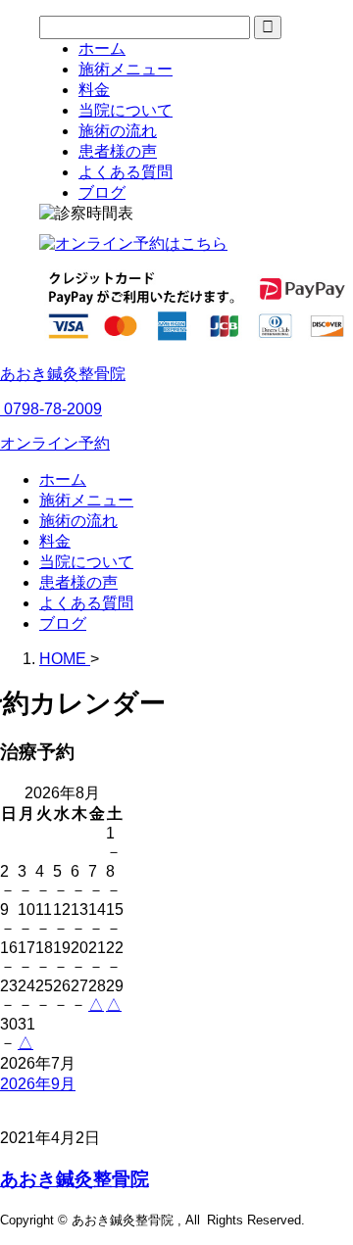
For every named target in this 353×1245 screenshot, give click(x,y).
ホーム (62, 479)
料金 (55, 541)
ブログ (62, 623)
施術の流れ (78, 520)
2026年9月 (38, 1084)
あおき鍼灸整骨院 (63, 373)
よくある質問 (86, 603)
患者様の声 (78, 582)
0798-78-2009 (51, 409)
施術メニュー (86, 500)
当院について (86, 561)
